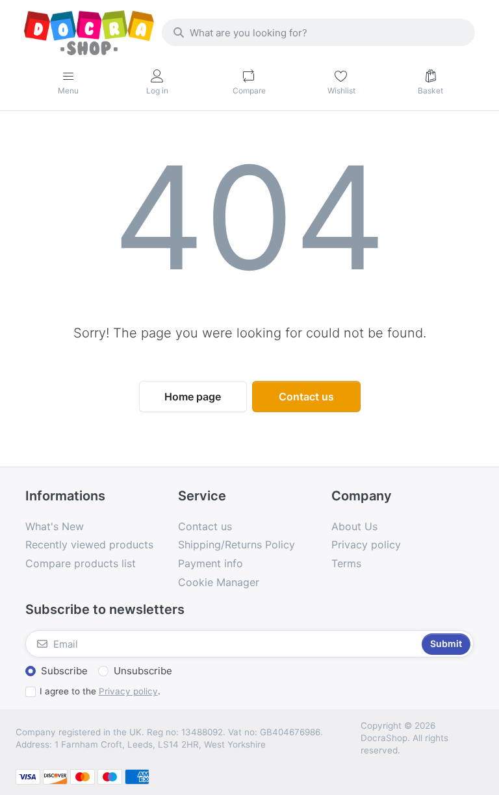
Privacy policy (128, 691)
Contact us (306, 396)
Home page (192, 396)
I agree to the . (100, 691)
